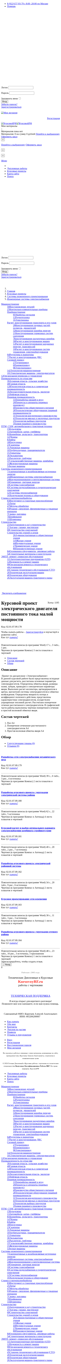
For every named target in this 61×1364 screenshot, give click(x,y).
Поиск (10, 176)
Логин (4, 87)
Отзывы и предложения (19, 1035)
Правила (11, 1032)
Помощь (11, 6)
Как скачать (13, 1021)
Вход (9, 1040)
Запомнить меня (9, 98)
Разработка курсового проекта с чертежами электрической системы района (24, 793)
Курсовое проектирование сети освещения (24, 899)
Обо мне (11, 1024)
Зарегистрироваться (11, 107)
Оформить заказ (9, 136)
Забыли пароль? (9, 104)
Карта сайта (13, 173)
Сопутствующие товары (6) (21, 743)
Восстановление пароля (19, 1045)
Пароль (5, 93)
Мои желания (14, 1048)
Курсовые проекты (16, 171)
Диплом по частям (16, 1029)
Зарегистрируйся (34, 632)
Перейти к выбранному (48, 134)
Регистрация (53, 118)
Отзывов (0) (13, 746)
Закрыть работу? (9, 640)
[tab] (12, 658)
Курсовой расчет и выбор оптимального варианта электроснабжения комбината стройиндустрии (28, 829)
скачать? (13, 637)
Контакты (12, 1027)
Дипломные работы (17, 168)
